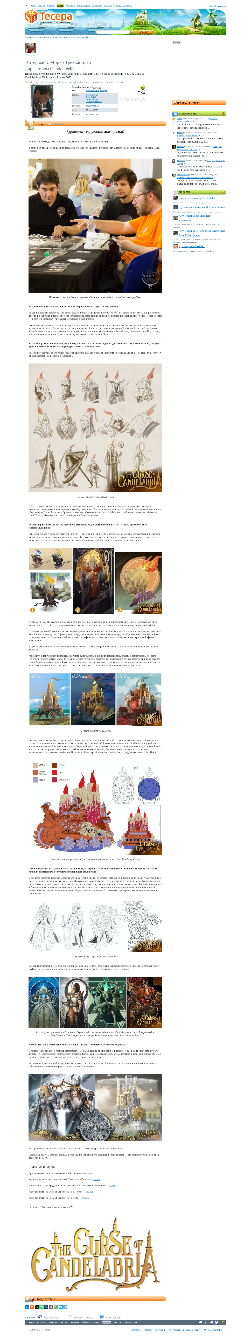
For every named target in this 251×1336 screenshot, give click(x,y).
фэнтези (99, 82)
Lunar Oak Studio (93, 105)
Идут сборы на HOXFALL (192, 246)
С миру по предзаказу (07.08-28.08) (197, 198)
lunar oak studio (75, 82)
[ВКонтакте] (27, 1307)
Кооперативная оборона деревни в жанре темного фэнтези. (197, 211)
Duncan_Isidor (183, 174)
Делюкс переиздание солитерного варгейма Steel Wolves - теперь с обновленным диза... (197, 240)
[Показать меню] (223, 1322)
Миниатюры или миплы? (187, 135)
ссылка (90, 1173)
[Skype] (61, 1307)
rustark (179, 118)
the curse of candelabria (55, 82)
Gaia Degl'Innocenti (94, 101)
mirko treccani (36, 82)
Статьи (28, 37)
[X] (37, 1307)
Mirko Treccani (92, 99)
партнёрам (174, 1329)
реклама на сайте (192, 1329)
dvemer (180, 132)
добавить (97, 87)
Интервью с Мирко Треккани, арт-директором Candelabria (63, 37)
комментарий (113, 1317)
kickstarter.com (92, 114)
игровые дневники (188, 103)
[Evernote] (41, 1307)
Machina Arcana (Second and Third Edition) (195, 177)
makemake (181, 160)
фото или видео (52, 1317)
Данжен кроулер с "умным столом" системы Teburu (194, 251)
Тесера (46, 1329)
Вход (212, 5)
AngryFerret (30, 54)
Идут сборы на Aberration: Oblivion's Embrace (202, 207)
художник (109, 82)
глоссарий (160, 1329)
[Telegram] (65, 1307)
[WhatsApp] (56, 1307)
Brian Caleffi (91, 97)
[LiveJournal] (46, 1307)
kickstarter (120, 82)
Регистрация (220, 5)
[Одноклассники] (32, 1307)
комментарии (188, 113)
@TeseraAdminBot (213, 1329)
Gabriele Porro (92, 94)
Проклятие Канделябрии (96, 90)
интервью (89, 82)
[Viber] (51, 1307)
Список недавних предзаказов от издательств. (192, 202)
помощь (148, 1329)
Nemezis (180, 146)
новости (184, 192)
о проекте (135, 1329)
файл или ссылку (83, 1317)
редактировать (58, 124)
